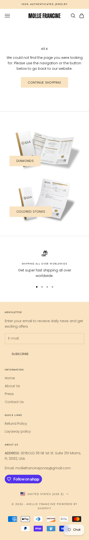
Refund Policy (16, 423)
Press (9, 393)
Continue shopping (44, 82)
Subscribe (20, 354)
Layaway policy (18, 431)
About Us (12, 386)
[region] (44, 264)
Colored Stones (30, 211)
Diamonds (25, 161)
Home (10, 378)
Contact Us (14, 402)
